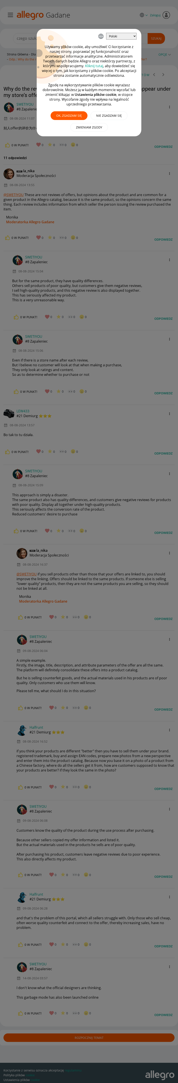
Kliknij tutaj (94, 65)
